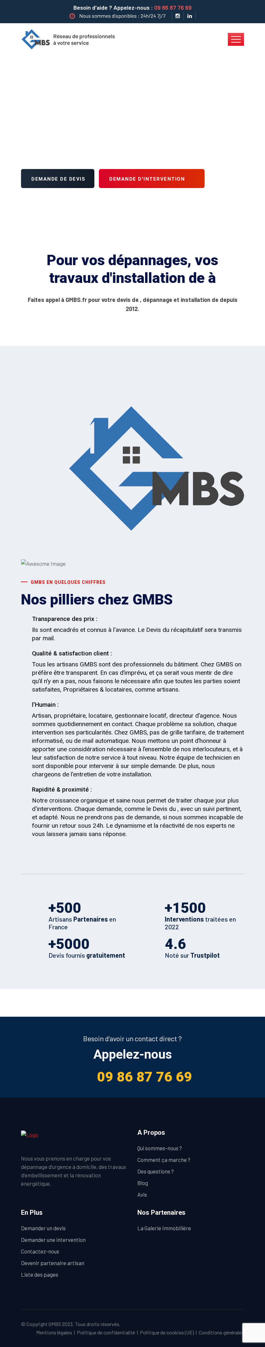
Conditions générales (221, 1332)
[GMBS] (70, 38)
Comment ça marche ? (163, 1159)
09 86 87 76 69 (173, 7)
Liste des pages (39, 1274)
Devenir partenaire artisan (52, 1263)
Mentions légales (54, 1332)
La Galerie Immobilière (164, 1228)
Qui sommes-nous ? (159, 1148)
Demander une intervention (53, 1239)
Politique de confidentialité (106, 1332)
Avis (142, 1194)
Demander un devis (43, 1228)
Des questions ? (155, 1171)
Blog (142, 1183)
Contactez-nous (40, 1251)
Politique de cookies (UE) (167, 1332)
